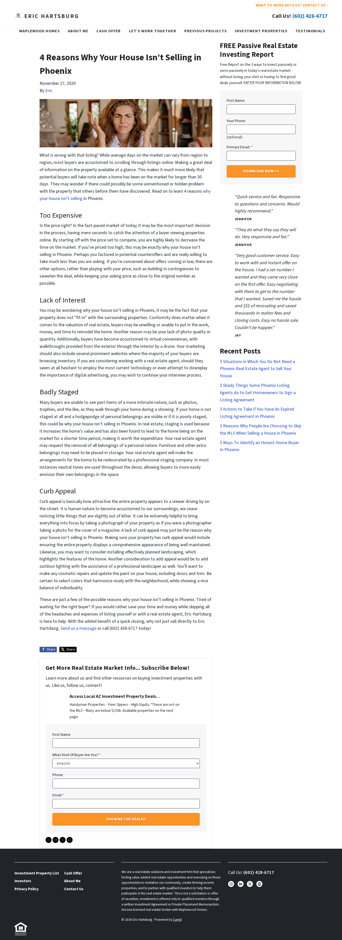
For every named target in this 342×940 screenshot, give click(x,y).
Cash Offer (108, 31)
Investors (23, 881)
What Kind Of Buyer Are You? (76, 755)
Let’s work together (152, 31)
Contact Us (73, 889)
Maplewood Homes (39, 31)
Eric (48, 91)
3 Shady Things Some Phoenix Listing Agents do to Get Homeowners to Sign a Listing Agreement (258, 392)
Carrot (177, 919)
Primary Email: (240, 147)
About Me (78, 31)
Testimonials (310, 31)
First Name (61, 734)
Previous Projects (205, 31)
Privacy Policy (27, 889)
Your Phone (236, 121)
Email (58, 795)
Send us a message (78, 628)
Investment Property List (37, 873)
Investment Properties (261, 31)
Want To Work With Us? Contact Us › (291, 5)
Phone (57, 775)
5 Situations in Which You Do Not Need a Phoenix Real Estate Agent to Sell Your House (257, 369)
